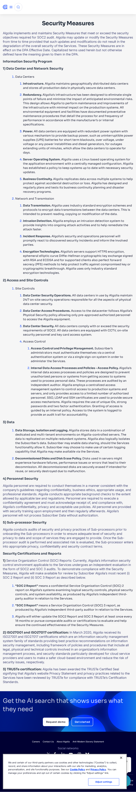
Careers (36, 741)
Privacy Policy (98, 769)
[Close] (121, 758)
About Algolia (63, 741)
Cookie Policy (77, 769)
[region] (65, 771)
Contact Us (48, 741)
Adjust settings (103, 781)
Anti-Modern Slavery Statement (88, 741)
